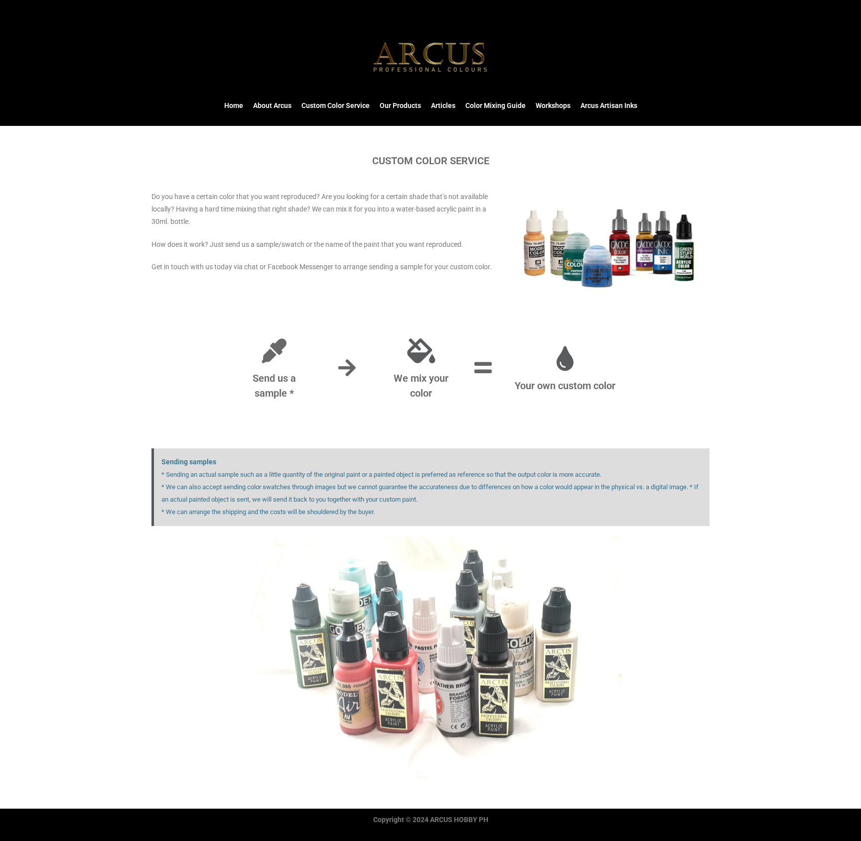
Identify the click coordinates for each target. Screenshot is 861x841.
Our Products (400, 105)
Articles (443, 105)
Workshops (553, 105)
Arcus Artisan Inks (608, 105)
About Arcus (272, 105)
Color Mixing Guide (495, 105)
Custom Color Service (335, 105)
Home (233, 105)
